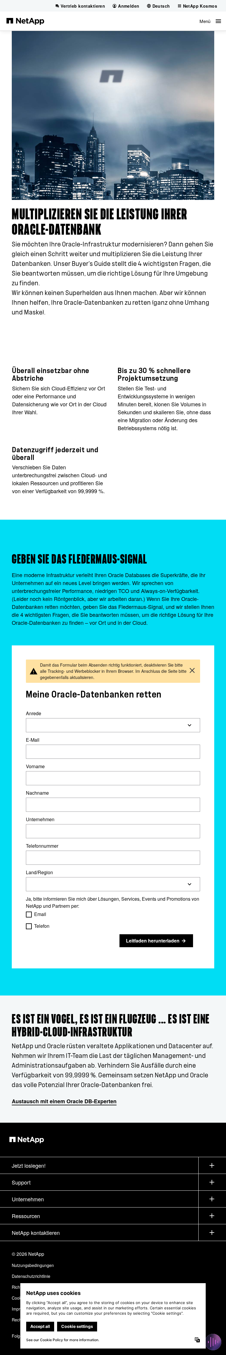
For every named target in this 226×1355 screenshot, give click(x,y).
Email (40, 914)
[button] (210, 21)
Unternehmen (40, 819)
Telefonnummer (42, 845)
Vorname (35, 766)
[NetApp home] (25, 20)
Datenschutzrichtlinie (31, 1276)
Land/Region (39, 872)
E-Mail (32, 739)
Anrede (33, 713)
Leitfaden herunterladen (153, 940)
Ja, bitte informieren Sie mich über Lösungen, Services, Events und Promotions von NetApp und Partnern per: (112, 902)
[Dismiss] (192, 671)
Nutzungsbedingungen (33, 1265)
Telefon (41, 925)
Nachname (37, 792)
